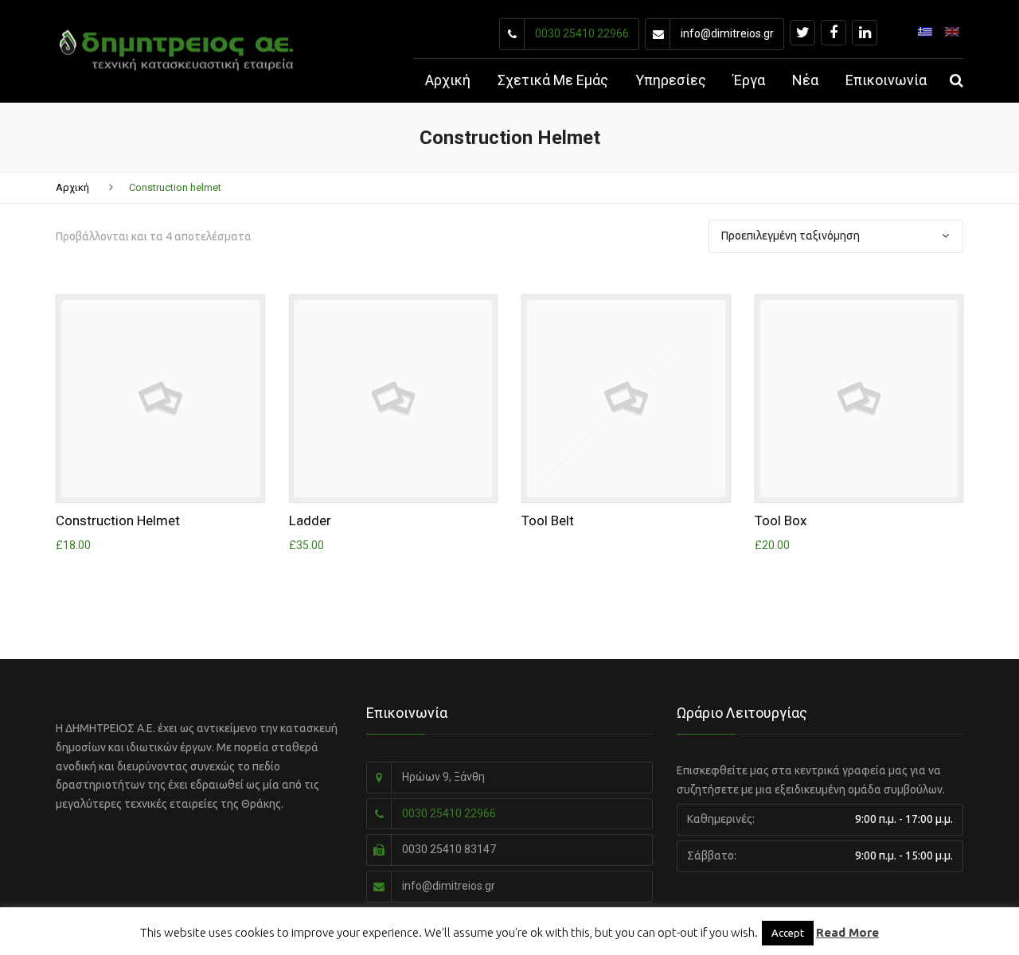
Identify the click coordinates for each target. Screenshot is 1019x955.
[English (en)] (952, 29)
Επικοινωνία (886, 80)
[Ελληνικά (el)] (925, 29)
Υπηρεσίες (670, 80)
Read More (847, 932)
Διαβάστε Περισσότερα (626, 394)
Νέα (805, 80)
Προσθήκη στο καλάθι (160, 394)
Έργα (749, 80)
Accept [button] (787, 932)
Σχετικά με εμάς (553, 80)
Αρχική (447, 80)
